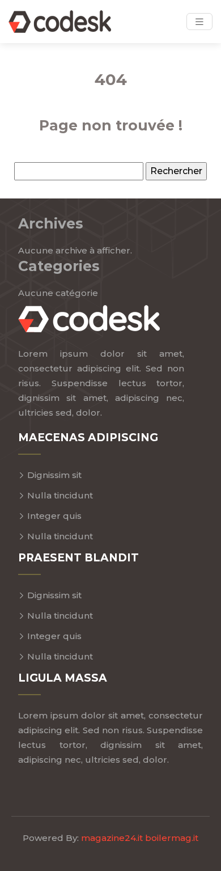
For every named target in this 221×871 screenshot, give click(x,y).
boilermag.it (171, 837)
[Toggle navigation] (199, 22)
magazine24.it (112, 837)
